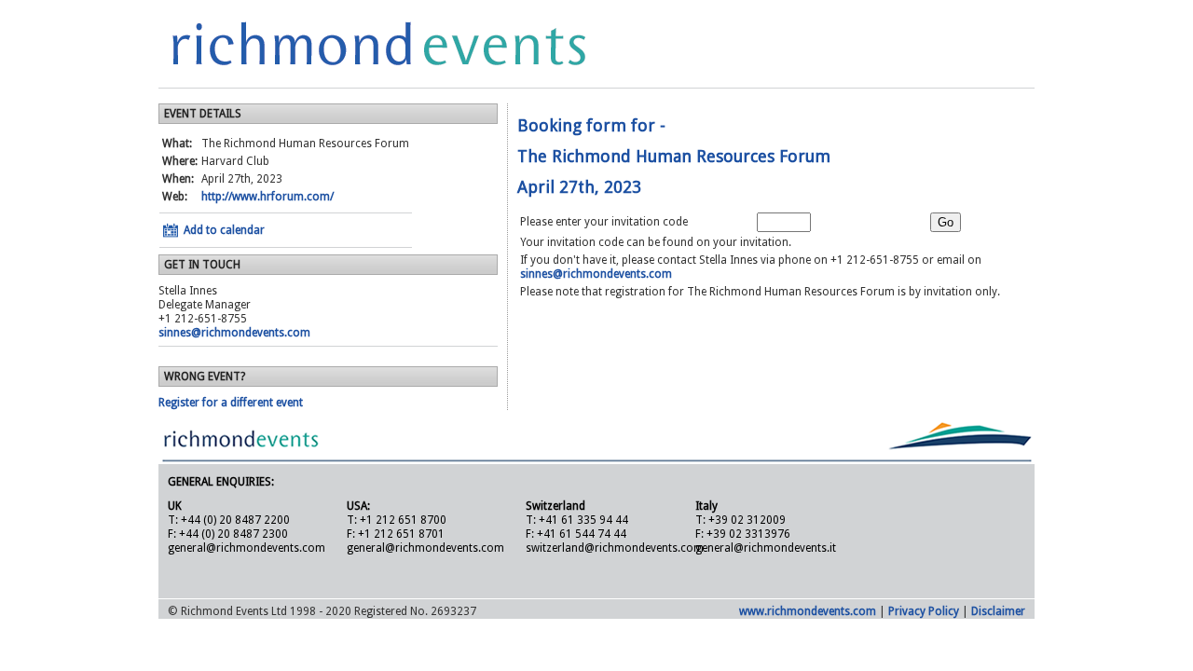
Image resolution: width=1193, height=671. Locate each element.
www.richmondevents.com (807, 611)
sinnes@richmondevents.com (234, 332)
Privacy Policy (923, 611)
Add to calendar (224, 230)
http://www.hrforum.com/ (267, 196)
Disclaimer (998, 611)
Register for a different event (230, 402)
